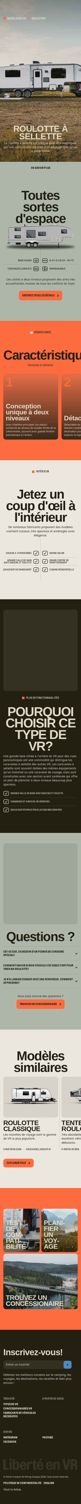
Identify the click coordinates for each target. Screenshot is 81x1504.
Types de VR (10, 1404)
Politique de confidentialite (22, 1483)
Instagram (10, 1437)
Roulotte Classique (21, 1126)
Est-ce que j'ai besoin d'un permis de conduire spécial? (33, 953)
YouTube (47, 1437)
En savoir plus (40, 168)
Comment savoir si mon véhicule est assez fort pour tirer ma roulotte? (38, 967)
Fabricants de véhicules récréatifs (19, 1415)
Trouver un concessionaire (38, 1004)
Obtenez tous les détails (38, 295)
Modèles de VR (16, 18)
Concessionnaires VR (17, 1408)
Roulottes (38, 18)
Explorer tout (16, 1163)
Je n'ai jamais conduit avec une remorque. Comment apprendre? (38, 981)
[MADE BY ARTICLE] (12, 1489)
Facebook (9, 1441)
